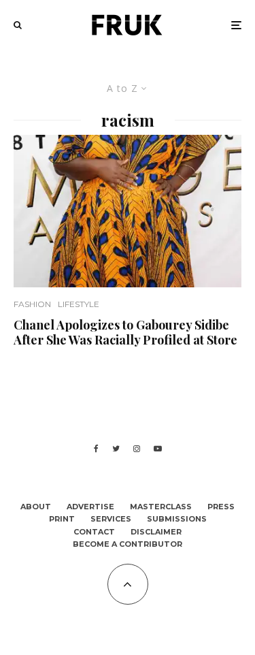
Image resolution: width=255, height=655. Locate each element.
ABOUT (35, 506)
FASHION (32, 304)
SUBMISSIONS (177, 519)
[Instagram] (136, 449)
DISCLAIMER (156, 532)
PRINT (62, 519)
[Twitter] (115, 449)
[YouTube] (158, 449)
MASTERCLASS (161, 506)
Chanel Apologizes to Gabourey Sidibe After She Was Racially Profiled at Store (125, 332)
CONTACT (94, 532)
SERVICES (110, 519)
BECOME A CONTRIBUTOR (127, 544)
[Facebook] (96, 449)
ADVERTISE (90, 506)
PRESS (221, 506)
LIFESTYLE (78, 304)
